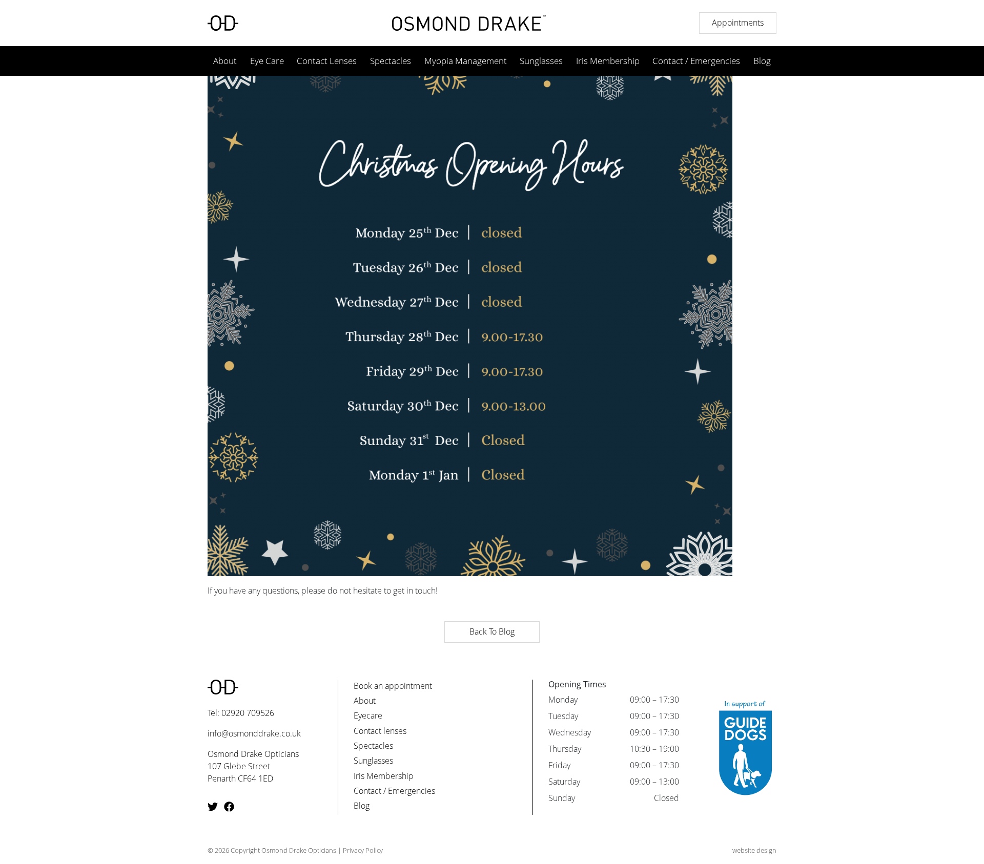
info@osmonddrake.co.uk (254, 733)
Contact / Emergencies (696, 61)
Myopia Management (465, 61)
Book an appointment (393, 685)
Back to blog (492, 631)
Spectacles (390, 61)
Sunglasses (541, 61)
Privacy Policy (363, 850)
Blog (762, 61)
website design (754, 850)
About (225, 61)
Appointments (738, 22)
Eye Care (267, 61)
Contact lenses (380, 730)
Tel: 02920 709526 (241, 713)
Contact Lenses (327, 61)
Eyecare (368, 715)
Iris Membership (608, 61)
